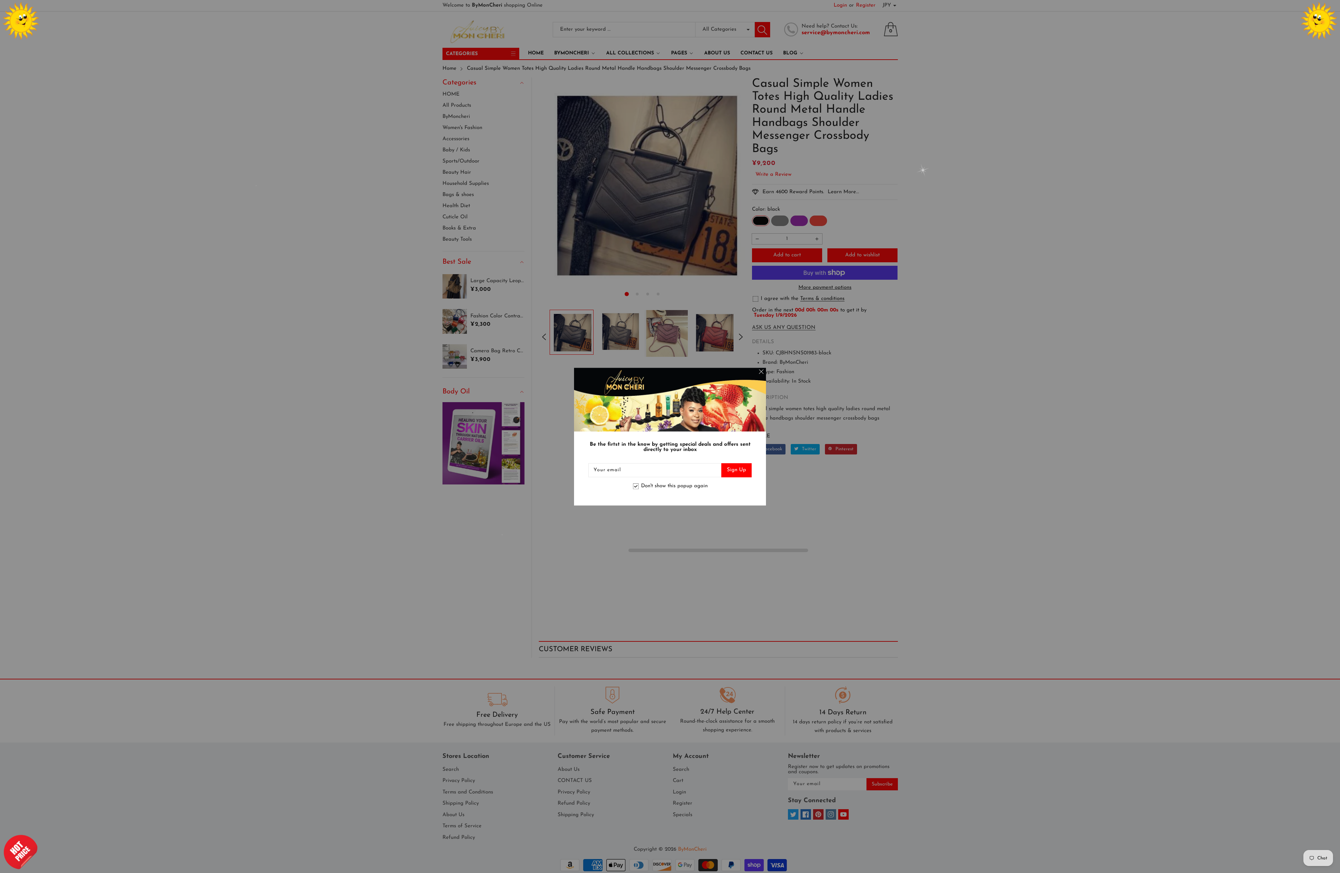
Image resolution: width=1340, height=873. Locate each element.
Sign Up (736, 470)
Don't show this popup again (674, 486)
